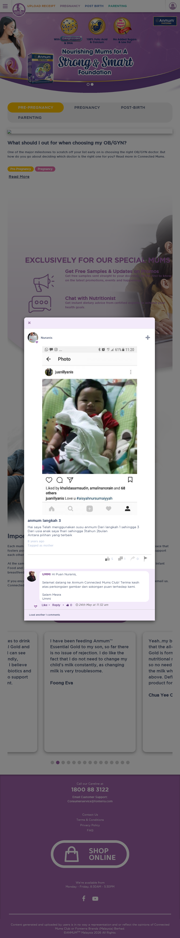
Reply (56, 604)
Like (44, 604)
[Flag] (146, 559)
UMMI (46, 574)
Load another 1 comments (44, 615)
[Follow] (147, 337)
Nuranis (46, 337)
